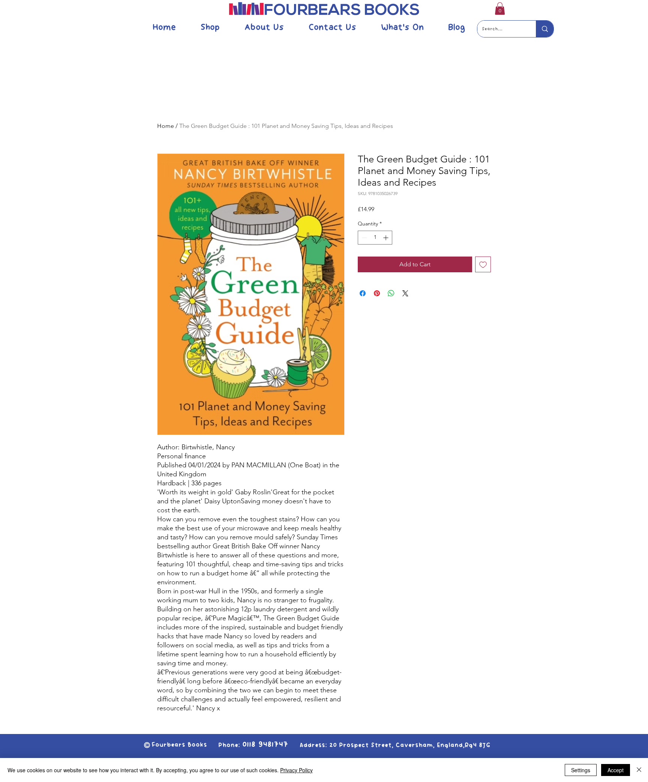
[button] (500, 8)
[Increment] (386, 237)
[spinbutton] (375, 237)
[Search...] (545, 29)
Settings (580, 770)
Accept (616, 770)
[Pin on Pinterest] (376, 293)
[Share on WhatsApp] (391, 293)
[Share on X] (405, 293)
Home (165, 125)
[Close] (639, 770)
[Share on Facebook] (362, 293)
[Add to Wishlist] (483, 264)
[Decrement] (363, 237)
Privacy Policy (296, 770)
